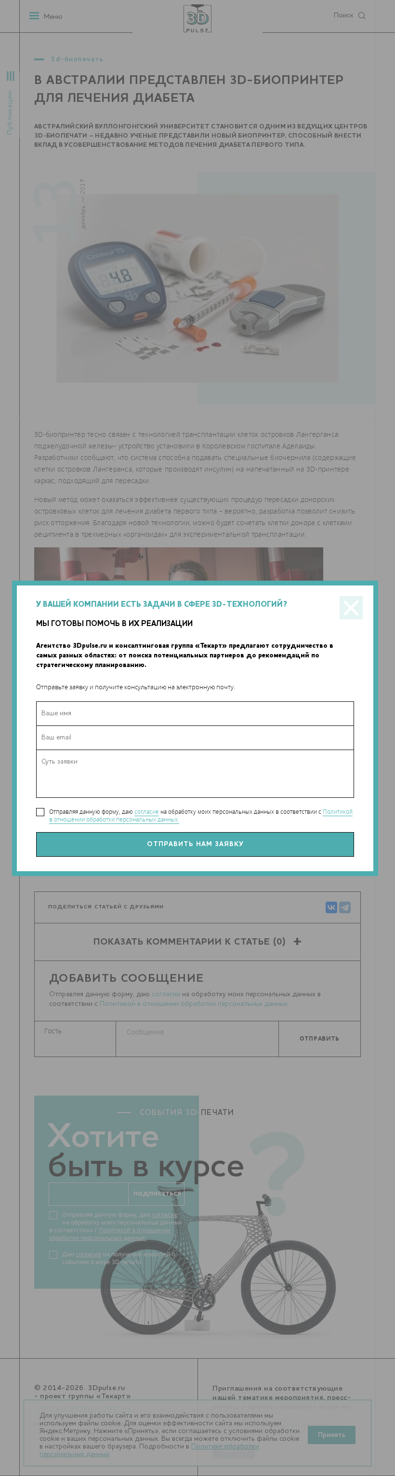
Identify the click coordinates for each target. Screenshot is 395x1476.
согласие (146, 812)
